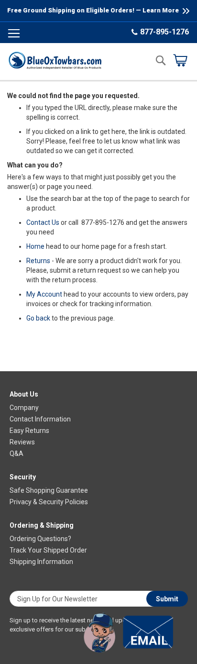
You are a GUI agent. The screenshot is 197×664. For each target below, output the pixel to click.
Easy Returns (29, 430)
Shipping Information (41, 561)
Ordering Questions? (40, 538)
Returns (38, 261)
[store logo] (55, 60)
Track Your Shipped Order (48, 550)
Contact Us (42, 222)
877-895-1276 (164, 31)
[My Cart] (180, 60)
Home (35, 246)
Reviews (22, 442)
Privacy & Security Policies (49, 502)
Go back (38, 318)
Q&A (16, 453)
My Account (44, 294)
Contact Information (40, 419)
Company (24, 407)
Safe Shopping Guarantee (49, 490)
